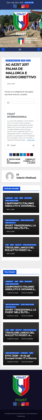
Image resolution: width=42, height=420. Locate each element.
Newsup (33, 413)
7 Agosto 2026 (13, 293)
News (28, 60)
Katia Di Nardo (27, 293)
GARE (16, 198)
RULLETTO (18, 244)
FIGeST (21, 34)
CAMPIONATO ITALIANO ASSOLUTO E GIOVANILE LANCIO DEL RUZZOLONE (20, 206)
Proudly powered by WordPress (15, 413)
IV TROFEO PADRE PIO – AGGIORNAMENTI (13, 161)
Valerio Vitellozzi (26, 177)
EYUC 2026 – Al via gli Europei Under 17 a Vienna (20, 357)
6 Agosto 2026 (13, 316)
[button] (35, 49)
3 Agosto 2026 (13, 362)
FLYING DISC (24, 353)
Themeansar (21, 416)
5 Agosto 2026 (13, 339)
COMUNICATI (9, 198)
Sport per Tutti (10, 222)
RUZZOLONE (28, 198)
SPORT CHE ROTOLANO (12, 200)
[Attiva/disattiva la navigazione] (20, 49)
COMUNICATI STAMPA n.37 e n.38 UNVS (29, 161)
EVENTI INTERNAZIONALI (13, 60)
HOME (23, 60)
